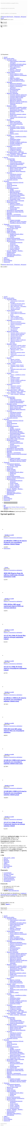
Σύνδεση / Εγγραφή (8, 874)
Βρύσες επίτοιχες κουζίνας (16, 168)
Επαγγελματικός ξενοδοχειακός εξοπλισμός (17, 301)
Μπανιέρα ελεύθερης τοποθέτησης (18, 101)
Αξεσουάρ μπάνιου (11, 60)
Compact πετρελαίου (15, 220)
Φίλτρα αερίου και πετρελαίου (17, 197)
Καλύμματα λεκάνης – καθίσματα (15, 151)
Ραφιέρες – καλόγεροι (15, 69)
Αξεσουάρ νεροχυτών (12, 179)
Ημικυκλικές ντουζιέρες (16, 147)
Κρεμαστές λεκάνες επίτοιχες (17, 126)
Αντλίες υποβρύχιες (15, 248)
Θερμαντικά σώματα (12, 202)
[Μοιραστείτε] (4, 1123)
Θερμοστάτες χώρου (15, 199)
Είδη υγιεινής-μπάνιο (9, 58)
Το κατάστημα (7, 881)
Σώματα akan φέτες (15, 207)
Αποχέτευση (10, 230)
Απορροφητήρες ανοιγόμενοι (17, 163)
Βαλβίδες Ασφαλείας (15, 191)
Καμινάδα (9, 213)
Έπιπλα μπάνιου (11, 72)
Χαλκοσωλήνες (11, 253)
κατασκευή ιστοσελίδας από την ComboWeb (13, 894)
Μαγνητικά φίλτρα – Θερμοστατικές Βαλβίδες (16, 193)
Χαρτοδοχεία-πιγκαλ (15, 71)
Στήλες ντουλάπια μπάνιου (16, 79)
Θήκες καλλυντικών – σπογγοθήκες (15, 67)
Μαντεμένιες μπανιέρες (16, 100)
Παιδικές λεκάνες (14, 133)
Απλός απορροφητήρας (15, 161)
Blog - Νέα (6, 867)
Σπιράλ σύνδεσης (11, 231)
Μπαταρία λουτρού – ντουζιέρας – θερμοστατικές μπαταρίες (18, 109)
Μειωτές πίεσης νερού (12, 228)
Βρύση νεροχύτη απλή (15, 170)
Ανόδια (12, 189)
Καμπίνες (9, 119)
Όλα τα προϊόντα (8, 260)
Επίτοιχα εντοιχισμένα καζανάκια (18, 85)
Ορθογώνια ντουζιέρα (15, 149)
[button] (2, 18)
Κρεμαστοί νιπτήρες (15, 140)
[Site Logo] (13, 16)
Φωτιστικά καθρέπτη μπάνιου (17, 80)
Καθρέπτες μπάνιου (15, 78)
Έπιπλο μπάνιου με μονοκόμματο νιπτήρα (18, 314)
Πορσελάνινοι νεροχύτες (16, 178)
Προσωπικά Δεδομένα (9, 879)
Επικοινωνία (7, 262)
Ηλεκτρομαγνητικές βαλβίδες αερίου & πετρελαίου (17, 195)
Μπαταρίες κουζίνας (12, 165)
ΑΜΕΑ (5, 257)
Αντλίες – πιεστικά (14, 246)
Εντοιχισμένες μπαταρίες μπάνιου (18, 107)
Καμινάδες (12, 160)
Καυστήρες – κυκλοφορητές (14, 214)
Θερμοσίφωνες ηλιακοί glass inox (15, 211)
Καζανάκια (9, 82)
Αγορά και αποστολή (9, 878)
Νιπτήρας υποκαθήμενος (16, 143)
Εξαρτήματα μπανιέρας (15, 99)
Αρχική (5, 57)
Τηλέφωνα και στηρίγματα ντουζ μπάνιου (17, 356)
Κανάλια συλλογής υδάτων (16, 234)
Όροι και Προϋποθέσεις (10, 877)
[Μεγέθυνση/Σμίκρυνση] (1, 1123)
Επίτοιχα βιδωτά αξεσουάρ (16, 65)
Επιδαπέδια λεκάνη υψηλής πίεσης (18, 131)
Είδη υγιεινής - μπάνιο (9, 857)
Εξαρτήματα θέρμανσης (13, 188)
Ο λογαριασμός (7, 872)
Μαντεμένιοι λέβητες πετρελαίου (18, 221)
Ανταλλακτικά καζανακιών (13, 225)
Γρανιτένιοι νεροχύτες (15, 175)
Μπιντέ (12, 132)
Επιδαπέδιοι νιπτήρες (15, 139)
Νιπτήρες (9, 135)
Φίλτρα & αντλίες (11, 241)
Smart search (4, 19)
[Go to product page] (15, 525)
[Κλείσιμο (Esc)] (6, 1123)
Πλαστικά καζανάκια (15, 89)
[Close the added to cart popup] (10, 904)
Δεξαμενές (9, 186)
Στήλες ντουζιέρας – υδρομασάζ (15, 154)
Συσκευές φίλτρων (14, 249)
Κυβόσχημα (13, 235)
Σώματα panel (13, 209)
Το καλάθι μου (7, 875)
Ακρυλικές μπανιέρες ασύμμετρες (18, 94)
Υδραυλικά (6, 224)
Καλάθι (3, 904)
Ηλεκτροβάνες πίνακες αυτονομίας (15, 200)
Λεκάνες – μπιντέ (11, 125)
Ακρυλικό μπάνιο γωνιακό (16, 97)
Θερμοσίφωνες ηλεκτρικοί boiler (15, 210)
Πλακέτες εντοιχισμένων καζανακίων (16, 325)
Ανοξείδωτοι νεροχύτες (16, 174)
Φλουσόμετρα (13, 92)
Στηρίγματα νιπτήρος (15, 145)
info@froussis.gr (9, 889)
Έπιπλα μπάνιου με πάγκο (16, 73)
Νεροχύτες (9, 172)
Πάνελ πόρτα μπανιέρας (16, 122)
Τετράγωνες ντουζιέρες (15, 150)
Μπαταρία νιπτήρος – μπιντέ (17, 111)
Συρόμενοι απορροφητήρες (16, 164)
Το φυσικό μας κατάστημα (10, 502)
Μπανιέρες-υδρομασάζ (12, 93)
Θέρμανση (6, 181)
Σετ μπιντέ (12, 112)
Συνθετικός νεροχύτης (15, 177)
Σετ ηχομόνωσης (14, 90)
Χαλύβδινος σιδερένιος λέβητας (18, 223)
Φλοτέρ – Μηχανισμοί (15, 227)
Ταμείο (8, 904)
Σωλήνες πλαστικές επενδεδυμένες (15, 239)
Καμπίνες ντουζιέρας (15, 121)
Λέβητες (9, 218)
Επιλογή (6, 567)
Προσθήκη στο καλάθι (9, 535)
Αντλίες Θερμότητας (12, 185)
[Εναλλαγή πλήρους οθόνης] (2, 1123)
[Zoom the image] (14, 832)
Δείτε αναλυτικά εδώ (13, 890)
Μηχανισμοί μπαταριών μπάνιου (18, 114)
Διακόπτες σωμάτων (15, 203)
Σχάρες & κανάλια (11, 232)
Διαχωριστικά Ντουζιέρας (16, 124)
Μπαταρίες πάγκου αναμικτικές (17, 171)
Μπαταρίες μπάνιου (12, 106)
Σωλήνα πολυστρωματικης (13, 238)
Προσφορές (7, 259)
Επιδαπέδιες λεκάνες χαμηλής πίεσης (17, 367)
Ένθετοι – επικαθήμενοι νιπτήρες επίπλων (17, 375)
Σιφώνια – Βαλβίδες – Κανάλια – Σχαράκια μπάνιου (15, 251)
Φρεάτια (12, 236)
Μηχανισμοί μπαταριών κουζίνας (18, 167)
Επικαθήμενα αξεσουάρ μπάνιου (18, 64)
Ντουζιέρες (9, 146)
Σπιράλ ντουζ (13, 115)
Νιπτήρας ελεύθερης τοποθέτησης (18, 142)
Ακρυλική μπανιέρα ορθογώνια (18, 96)
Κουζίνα (6, 157)
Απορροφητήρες (11, 158)
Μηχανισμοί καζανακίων (16, 83)
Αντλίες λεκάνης (14, 245)
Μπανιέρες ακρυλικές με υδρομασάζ (16, 342)
